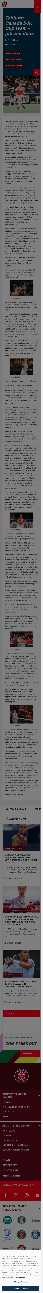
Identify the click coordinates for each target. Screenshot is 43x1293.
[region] (20, 1271)
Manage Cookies (20, 1282)
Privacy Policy (19, 1277)
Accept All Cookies (20, 1289)
